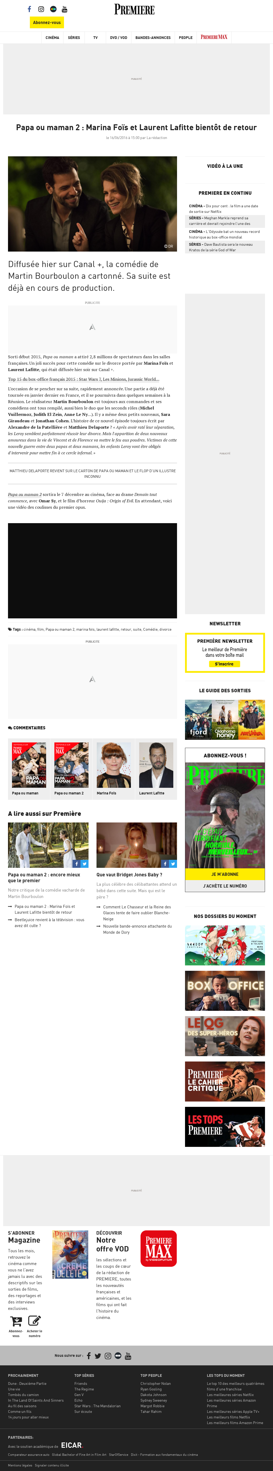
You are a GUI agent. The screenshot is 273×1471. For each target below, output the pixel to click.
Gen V (79, 1394)
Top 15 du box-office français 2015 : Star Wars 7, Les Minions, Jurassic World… (83, 379)
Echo (78, 1400)
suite (137, 629)
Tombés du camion (23, 1394)
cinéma (29, 629)
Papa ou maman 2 (60, 629)
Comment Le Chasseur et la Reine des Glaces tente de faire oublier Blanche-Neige (137, 912)
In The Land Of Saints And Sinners (36, 1400)
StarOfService (118, 1455)
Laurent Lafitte (151, 793)
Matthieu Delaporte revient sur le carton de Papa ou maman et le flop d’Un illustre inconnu (93, 473)
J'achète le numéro (225, 886)
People (185, 37)
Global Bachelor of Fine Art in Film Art (79, 1455)
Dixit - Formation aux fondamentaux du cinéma (164, 1455)
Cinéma (52, 37)
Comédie (150, 629)
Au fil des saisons (22, 1406)
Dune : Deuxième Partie (27, 1383)
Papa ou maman (25, 793)
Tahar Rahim (151, 1411)
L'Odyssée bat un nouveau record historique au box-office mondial (224, 234)
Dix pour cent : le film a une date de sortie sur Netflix (223, 209)
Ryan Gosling (151, 1389)
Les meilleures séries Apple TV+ (233, 1411)
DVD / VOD (118, 37)
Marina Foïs (106, 793)
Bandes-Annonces (153, 37)
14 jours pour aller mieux (28, 1417)
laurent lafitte (108, 629)
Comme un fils (19, 1411)
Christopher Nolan (155, 1383)
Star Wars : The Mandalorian (97, 1406)
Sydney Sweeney (153, 1400)
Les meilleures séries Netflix (230, 1394)
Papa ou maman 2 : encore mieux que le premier (44, 877)
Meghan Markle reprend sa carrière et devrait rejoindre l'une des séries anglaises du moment (219, 222)
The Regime (84, 1389)
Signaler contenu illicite (52, 1465)
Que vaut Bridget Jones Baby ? (129, 874)
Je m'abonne (225, 874)
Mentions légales (20, 1465)
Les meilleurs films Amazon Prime (235, 1422)
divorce (165, 629)
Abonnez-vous (47, 22)
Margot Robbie (152, 1406)
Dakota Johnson (153, 1394)
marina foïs (85, 629)
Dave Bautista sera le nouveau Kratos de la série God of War (221, 247)
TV (95, 37)
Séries (74, 37)
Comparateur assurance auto (28, 1455)
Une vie (14, 1389)
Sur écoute (83, 1411)
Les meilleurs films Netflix (228, 1417)
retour (126, 629)
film (40, 629)
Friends (80, 1383)
